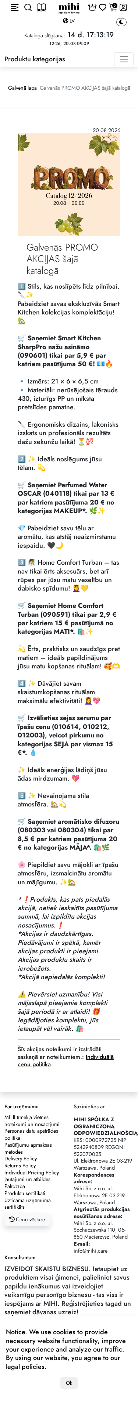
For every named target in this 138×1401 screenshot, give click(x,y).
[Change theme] (121, 22)
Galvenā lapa (22, 88)
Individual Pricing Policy (31, 1172)
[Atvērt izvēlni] (14, 7)
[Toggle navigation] (124, 59)
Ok (69, 1383)
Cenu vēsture (29, 1219)
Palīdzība (14, 1186)
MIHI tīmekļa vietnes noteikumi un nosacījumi (32, 1120)
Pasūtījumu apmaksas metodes (28, 1148)
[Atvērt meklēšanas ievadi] (28, 7)
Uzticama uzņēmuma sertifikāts (27, 1204)
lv (71, 20)
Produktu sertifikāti (24, 1193)
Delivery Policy (20, 1158)
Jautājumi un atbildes (27, 1179)
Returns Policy (20, 1165)
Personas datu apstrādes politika (31, 1134)
